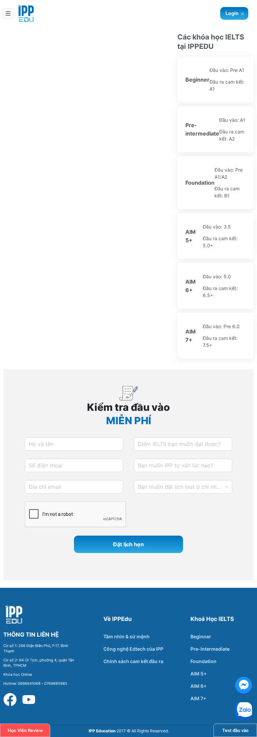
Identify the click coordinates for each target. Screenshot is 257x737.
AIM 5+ (198, 673)
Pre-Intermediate (210, 649)
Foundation (203, 661)
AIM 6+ (198, 686)
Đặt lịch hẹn (128, 544)
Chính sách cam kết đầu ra (133, 661)
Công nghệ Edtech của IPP (133, 649)
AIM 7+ (198, 698)
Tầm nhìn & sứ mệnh (126, 636)
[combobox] (183, 486)
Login (233, 13)
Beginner (200, 636)
